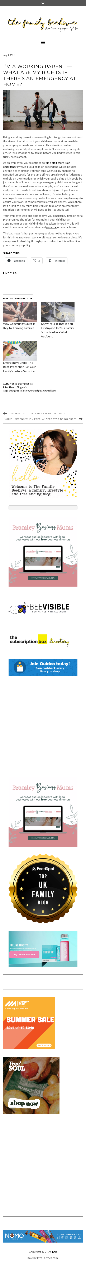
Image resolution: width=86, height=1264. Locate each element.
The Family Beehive (22, 383)
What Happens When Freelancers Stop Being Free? (41, 419)
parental (51, 227)
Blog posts (22, 387)
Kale (54, 1251)
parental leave (49, 390)
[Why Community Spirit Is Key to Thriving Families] (20, 312)
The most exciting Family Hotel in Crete (37, 413)
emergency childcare (19, 390)
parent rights (35, 390)
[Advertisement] (43, 726)
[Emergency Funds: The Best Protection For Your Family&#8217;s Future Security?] (20, 351)
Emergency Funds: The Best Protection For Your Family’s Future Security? (19, 367)
